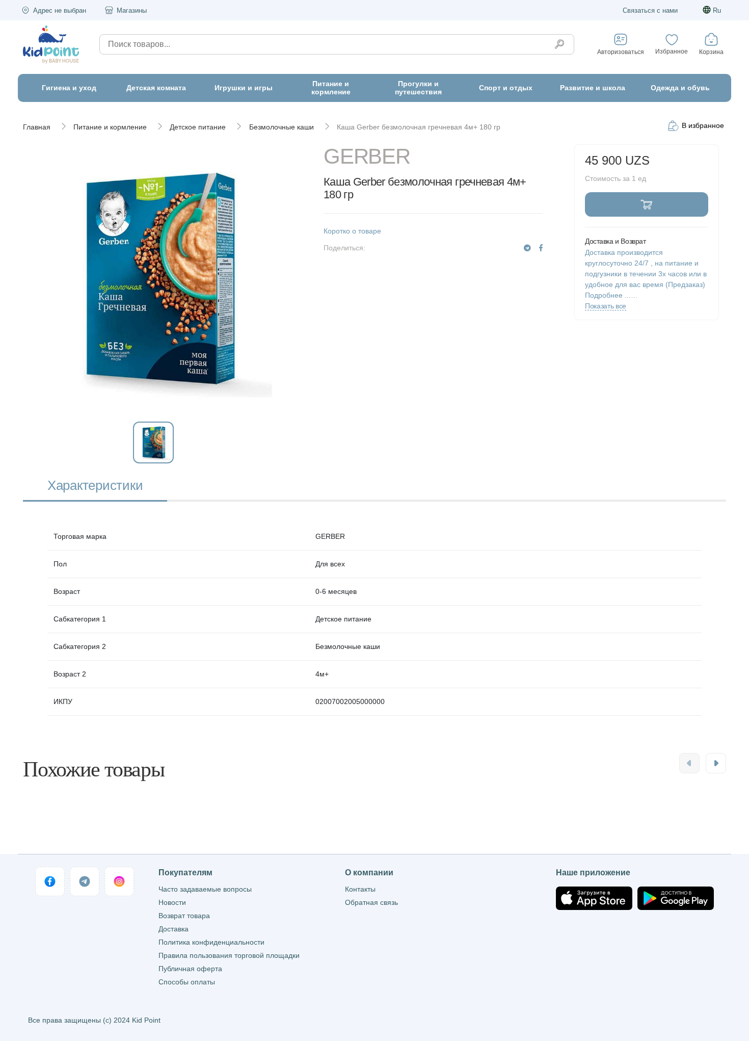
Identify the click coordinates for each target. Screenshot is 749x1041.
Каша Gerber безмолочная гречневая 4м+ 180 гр (418, 127)
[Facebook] (541, 248)
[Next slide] (716, 763)
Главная (36, 127)
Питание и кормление (110, 127)
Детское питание (198, 127)
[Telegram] (527, 248)
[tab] (95, 487)
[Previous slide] (689, 763)
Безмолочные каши (281, 127)
